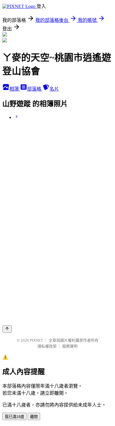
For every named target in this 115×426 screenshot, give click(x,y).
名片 (54, 88)
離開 (34, 416)
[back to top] (7, 329)
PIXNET (36, 340)
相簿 (14, 88)
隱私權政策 (47, 346)
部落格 (34, 88)
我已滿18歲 (14, 416)
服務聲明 (70, 346)
